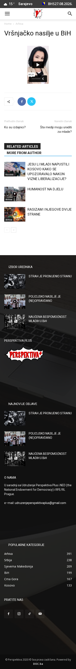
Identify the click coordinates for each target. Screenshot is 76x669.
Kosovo (9, 174)
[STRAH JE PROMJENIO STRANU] (14, 281)
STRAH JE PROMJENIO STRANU (50, 276)
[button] (7, 13)
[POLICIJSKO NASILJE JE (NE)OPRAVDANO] (14, 301)
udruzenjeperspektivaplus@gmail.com (40, 503)
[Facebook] (22, 101)
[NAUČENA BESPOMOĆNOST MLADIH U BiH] (14, 322)
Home (8, 24)
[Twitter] (31, 101)
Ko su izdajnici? (15, 127)
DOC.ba (38, 664)
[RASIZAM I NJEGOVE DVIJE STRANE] (14, 214)
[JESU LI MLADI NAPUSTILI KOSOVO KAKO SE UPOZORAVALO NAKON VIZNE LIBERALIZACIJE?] (14, 169)
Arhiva (19, 24)
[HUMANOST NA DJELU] (14, 194)
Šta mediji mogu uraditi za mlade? (56, 129)
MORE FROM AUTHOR (24, 153)
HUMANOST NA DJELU (45, 189)
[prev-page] (7, 230)
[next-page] (13, 230)
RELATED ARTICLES (22, 147)
